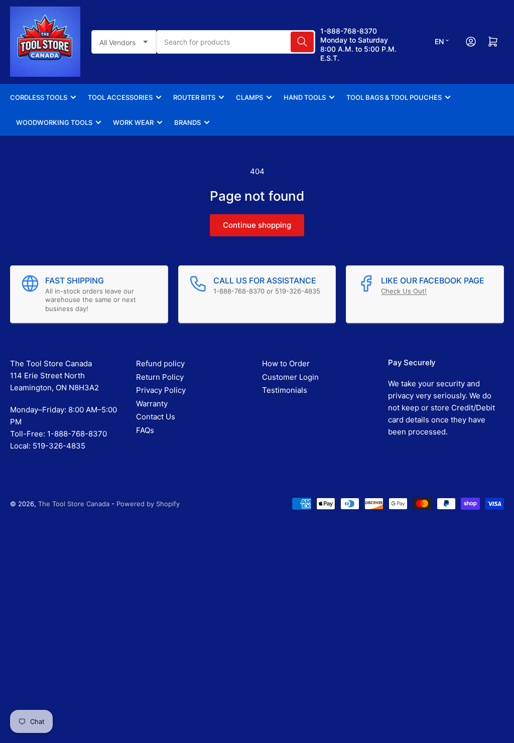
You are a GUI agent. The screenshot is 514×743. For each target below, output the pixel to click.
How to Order (286, 363)
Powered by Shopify (148, 504)
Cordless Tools (38, 97)
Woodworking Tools (54, 122)
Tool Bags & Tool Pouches (394, 97)
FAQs (145, 430)
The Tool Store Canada (73, 504)
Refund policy (160, 363)
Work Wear (133, 122)
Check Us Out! (404, 291)
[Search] (302, 42)
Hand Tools (305, 97)
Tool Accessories (120, 97)
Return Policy (160, 377)
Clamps (249, 97)
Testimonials (284, 390)
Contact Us (155, 416)
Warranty (152, 403)
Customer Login (290, 377)
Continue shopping (257, 225)
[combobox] (236, 42)
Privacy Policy (161, 390)
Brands (187, 122)
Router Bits (194, 97)
